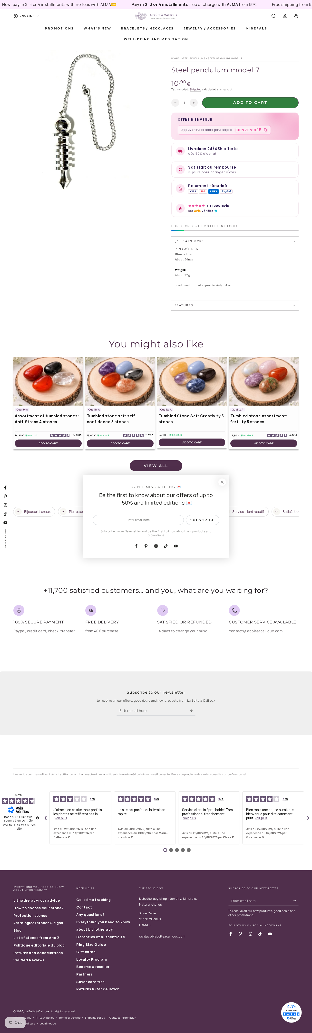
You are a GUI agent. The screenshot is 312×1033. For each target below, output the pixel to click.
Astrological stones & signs (38, 922)
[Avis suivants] (308, 817)
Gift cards (85, 951)
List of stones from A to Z (36, 937)
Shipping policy (95, 1017)
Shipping (195, 89)
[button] (273, 16)
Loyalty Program (91, 959)
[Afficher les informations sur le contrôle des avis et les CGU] (37, 818)
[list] (156, 621)
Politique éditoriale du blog (39, 945)
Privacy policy (45, 1017)
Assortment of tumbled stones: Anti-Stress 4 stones (47, 418)
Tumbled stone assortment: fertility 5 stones (259, 418)
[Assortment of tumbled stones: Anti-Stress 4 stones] (48, 381)
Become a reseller (92, 966)
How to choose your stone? (38, 908)
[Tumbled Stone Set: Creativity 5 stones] (192, 381)
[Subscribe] (192, 711)
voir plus (61, 818)
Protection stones (30, 915)
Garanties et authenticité (100, 937)
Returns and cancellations (38, 952)
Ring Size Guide (91, 944)
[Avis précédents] (45, 817)
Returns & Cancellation (98, 989)
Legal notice (48, 1023)
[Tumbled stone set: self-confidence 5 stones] (120, 381)
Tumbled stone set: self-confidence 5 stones (112, 418)
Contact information (122, 1017)
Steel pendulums (193, 58)
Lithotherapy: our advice (36, 900)
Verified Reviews (28, 960)
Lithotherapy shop (153, 899)
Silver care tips (90, 981)
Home (175, 58)
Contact (84, 907)
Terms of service (69, 1017)
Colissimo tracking (93, 899)
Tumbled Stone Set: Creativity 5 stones (191, 418)
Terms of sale (26, 1023)
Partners (84, 974)
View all (156, 465)
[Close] (222, 482)
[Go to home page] (156, 16)
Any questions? (90, 914)
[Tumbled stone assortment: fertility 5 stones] (264, 381)
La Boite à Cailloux (37, 1011)
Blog (17, 930)
